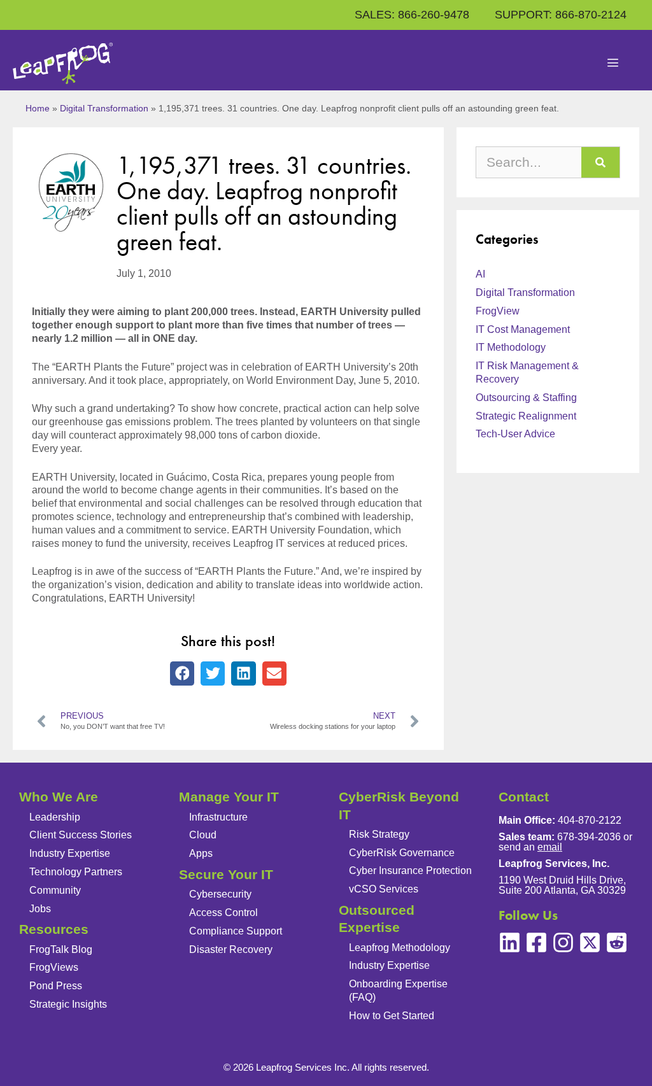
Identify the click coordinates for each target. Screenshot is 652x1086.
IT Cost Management (523, 329)
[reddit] (617, 942)
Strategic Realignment (526, 416)
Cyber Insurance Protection (410, 870)
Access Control (223, 912)
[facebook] (536, 942)
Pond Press (55, 985)
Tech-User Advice (515, 433)
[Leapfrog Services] (63, 63)
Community (55, 890)
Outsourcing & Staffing (526, 397)
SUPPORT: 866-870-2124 (561, 14)
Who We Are (58, 796)
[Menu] (613, 64)
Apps (201, 853)
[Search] (600, 162)
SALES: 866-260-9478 (412, 14)
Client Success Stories (80, 834)
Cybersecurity (220, 894)
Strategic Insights (68, 1004)
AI (480, 274)
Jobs (40, 908)
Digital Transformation (104, 108)
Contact (524, 796)
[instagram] (563, 942)
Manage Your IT (229, 796)
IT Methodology (511, 347)
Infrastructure (218, 817)
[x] (590, 942)
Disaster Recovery (231, 949)
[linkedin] (510, 942)
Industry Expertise (69, 853)
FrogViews (53, 967)
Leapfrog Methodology (399, 947)
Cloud (202, 834)
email (549, 847)
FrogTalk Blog (60, 949)
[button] (182, 673)
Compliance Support (235, 931)
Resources (54, 929)
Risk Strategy (379, 834)
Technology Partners (75, 871)
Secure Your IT (226, 874)
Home (37, 108)
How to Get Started (391, 1015)
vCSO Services (383, 889)
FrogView (498, 311)
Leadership (54, 817)
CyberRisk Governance (402, 852)
